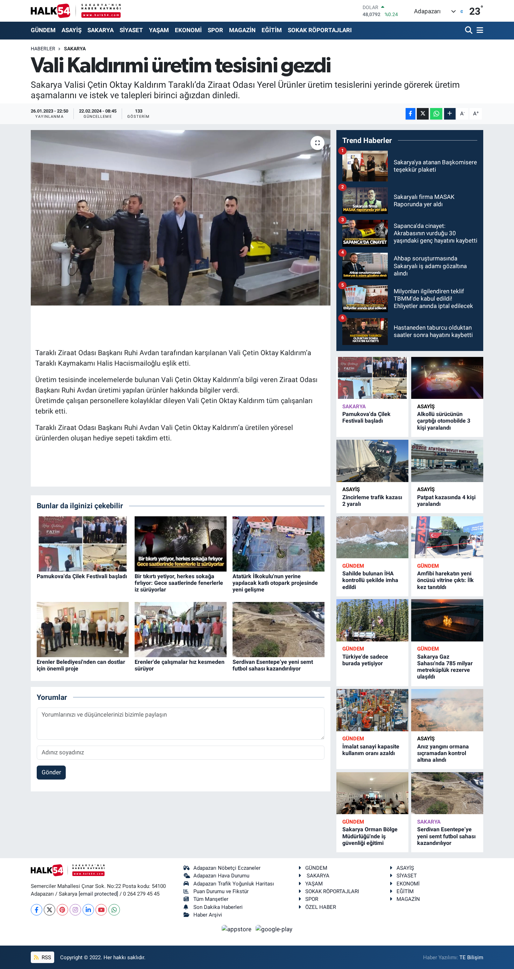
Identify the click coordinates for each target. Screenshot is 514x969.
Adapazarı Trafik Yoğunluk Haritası (233, 884)
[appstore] (237, 928)
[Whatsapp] (114, 910)
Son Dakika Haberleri (218, 907)
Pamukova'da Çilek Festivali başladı (82, 576)
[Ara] (469, 30)
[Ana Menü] (479, 30)
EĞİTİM (272, 30)
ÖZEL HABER (320, 907)
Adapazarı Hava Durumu (221, 876)
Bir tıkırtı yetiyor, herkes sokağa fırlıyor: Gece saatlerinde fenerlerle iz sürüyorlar (179, 583)
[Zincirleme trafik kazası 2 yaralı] (372, 461)
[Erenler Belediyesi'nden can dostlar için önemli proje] (83, 628)
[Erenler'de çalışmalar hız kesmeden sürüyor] (181, 628)
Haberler (43, 48)
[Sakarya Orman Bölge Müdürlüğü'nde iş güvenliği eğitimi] (372, 793)
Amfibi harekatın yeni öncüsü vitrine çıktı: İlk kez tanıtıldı (445, 580)
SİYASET (131, 30)
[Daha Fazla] (450, 114)
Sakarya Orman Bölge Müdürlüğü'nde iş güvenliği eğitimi (370, 836)
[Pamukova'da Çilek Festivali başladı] (83, 543)
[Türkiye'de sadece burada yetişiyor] (372, 620)
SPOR (215, 30)
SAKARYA (100, 30)
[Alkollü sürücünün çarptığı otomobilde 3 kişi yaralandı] (447, 378)
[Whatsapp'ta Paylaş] (436, 114)
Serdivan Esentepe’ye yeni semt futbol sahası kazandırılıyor (273, 665)
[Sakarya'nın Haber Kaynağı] (76, 10)
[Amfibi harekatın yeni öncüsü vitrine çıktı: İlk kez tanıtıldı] (447, 537)
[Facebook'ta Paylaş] (410, 114)
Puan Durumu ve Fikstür (221, 891)
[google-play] (274, 928)
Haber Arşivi (207, 915)
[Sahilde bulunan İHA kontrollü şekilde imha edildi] (372, 537)
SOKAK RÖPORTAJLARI (320, 30)
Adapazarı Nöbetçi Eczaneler (226, 868)
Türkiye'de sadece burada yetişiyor (365, 660)
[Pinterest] (62, 910)
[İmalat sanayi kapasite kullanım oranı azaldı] (372, 710)
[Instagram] (75, 910)
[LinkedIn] (88, 910)
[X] (49, 910)
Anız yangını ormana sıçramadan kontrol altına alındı (443, 753)
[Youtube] (101, 910)
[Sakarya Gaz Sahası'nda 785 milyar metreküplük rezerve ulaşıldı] (447, 620)
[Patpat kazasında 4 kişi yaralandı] (447, 461)
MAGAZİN (242, 30)
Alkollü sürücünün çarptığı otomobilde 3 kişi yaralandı (443, 421)
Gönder (51, 772)
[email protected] (98, 894)
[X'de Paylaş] (423, 114)
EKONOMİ (188, 30)
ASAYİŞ (71, 30)
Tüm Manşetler (210, 899)
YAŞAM (159, 30)
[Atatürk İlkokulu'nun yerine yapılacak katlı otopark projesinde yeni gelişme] (278, 543)
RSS (45, 957)
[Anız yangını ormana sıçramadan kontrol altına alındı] (447, 710)
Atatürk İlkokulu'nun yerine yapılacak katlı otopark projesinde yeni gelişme (275, 583)
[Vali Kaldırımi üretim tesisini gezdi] (180, 218)
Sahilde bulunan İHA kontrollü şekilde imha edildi (370, 580)
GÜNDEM (43, 30)
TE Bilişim (471, 957)
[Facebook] (36, 910)
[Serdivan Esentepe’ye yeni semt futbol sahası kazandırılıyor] (278, 628)
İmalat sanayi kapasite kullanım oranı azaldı (370, 749)
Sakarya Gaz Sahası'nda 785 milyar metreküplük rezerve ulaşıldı (445, 666)
